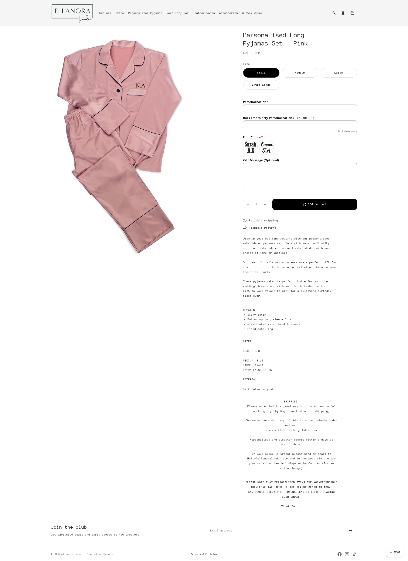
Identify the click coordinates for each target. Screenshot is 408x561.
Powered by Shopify (100, 554)
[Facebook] (339, 554)
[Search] (334, 13)
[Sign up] (350, 530)
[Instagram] (347, 554)
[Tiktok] (354, 554)
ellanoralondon (72, 554)
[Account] (343, 13)
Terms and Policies (204, 554)
